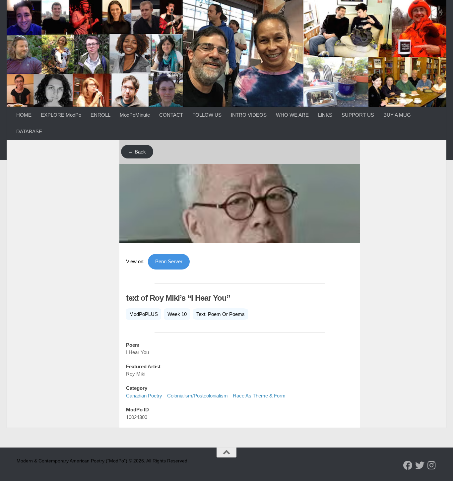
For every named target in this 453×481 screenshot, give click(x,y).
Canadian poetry (144, 395)
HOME (24, 115)
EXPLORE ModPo (61, 115)
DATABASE (29, 131)
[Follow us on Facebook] (408, 465)
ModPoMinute (135, 115)
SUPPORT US (358, 115)
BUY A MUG (397, 115)
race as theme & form (259, 395)
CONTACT (171, 115)
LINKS (325, 115)
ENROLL (100, 115)
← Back (137, 151)
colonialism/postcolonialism (197, 395)
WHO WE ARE (292, 115)
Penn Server (168, 261)
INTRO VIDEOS (249, 115)
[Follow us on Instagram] (431, 465)
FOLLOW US (207, 115)
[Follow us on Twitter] (419, 465)
